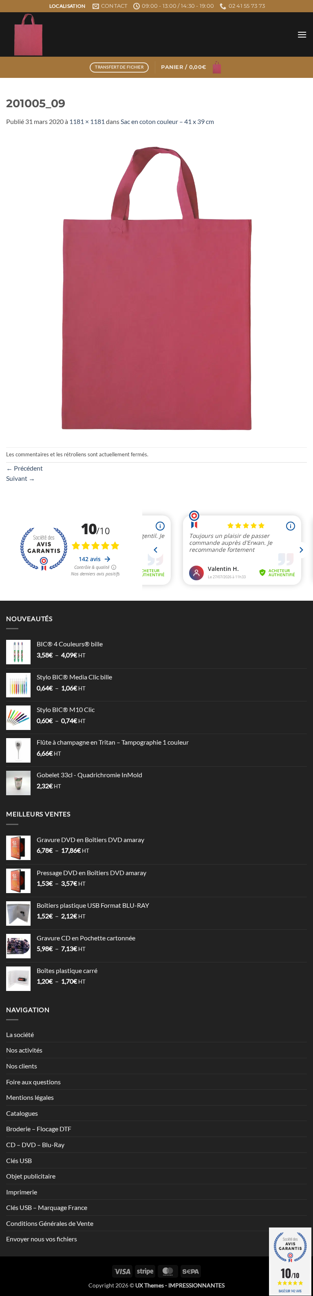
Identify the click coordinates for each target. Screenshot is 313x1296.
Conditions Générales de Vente (49, 1223)
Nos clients (21, 1066)
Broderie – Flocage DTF (38, 1128)
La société (20, 1034)
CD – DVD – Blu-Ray (35, 1144)
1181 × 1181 (87, 121)
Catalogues (22, 1113)
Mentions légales (30, 1097)
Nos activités (24, 1050)
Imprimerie (21, 1192)
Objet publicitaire (30, 1176)
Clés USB (19, 1160)
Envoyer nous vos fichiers (41, 1239)
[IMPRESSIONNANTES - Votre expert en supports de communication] (98, 34)
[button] (302, 34)
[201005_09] (156, 286)
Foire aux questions (33, 1082)
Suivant (20, 478)
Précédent (24, 468)
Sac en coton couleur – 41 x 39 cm (167, 121)
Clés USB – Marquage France (46, 1207)
